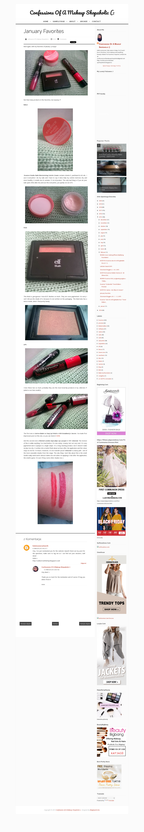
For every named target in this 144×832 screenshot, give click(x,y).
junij (102, 239)
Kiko (99, 358)
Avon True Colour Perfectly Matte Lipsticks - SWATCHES (110, 155)
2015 (100, 217)
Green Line (101, 352)
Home (45, 21)
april (102, 246)
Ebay (99, 367)
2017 (100, 210)
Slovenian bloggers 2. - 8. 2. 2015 (109, 270)
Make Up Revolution (104, 373)
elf (99, 346)
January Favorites (105, 293)
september (104, 229)
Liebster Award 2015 (106, 266)
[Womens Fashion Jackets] (111, 685)
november (104, 223)
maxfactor (101, 355)
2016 (100, 214)
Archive (83, 21)
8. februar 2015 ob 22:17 (40, 548)
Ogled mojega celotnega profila (111, 65)
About (72, 21)
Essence (100, 320)
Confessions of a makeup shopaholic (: (72, 12)
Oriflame (101, 329)
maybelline (101, 343)
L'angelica (101, 376)
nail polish (101, 341)
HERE (58, 436)
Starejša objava (85, 624)
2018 (100, 207)
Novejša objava (26, 624)
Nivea (100, 349)
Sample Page (59, 21)
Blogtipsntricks (95, 810)
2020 (100, 201)
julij (102, 236)
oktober (103, 226)
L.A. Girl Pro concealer (104, 379)
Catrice (100, 332)
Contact (96, 21)
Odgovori (83, 563)
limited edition (102, 326)
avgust (103, 233)
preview (100, 323)
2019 (100, 204)
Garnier (100, 364)
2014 (100, 310)
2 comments (62, 39)
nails (99, 335)
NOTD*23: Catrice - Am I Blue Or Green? (111, 290)
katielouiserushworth (40, 546)
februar (103, 252)
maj (102, 242)
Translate (111, 800)
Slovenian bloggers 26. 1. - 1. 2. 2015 (110, 296)
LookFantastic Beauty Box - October (108, 189)
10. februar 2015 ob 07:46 (51, 570)
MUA (99, 370)
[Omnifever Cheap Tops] (111, 613)
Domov (55, 624)
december (104, 220)
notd (99, 338)
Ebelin (100, 361)
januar (103, 306)
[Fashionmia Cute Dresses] (105, 618)
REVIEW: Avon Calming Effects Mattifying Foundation (109, 172)
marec (103, 249)
